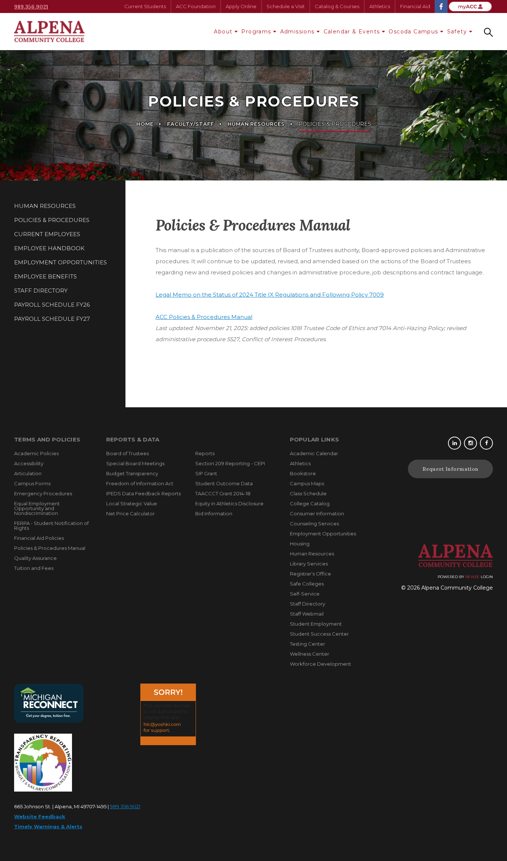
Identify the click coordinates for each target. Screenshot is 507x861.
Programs (256, 31)
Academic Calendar (314, 453)
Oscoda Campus (413, 31)
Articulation (28, 473)
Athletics (379, 6)
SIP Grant (206, 473)
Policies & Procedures (51, 220)
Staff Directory (41, 290)
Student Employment (316, 624)
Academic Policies (36, 453)
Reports (205, 453)
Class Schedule (308, 493)
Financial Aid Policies (39, 538)
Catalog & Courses (337, 6)
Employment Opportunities (60, 262)
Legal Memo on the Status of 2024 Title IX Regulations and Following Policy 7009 (270, 294)
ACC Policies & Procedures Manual (204, 316)
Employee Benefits (45, 276)
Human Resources (256, 124)
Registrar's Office (310, 574)
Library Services (309, 564)
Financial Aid (415, 6)
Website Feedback (39, 816)
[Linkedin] (454, 443)
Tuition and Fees (33, 568)
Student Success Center (319, 634)
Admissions (297, 31)
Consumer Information (317, 513)
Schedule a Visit (285, 6)
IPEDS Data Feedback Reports (143, 493)
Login (487, 576)
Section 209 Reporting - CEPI (230, 463)
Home (144, 124)
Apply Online (241, 6)
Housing (300, 544)
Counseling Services (314, 523)
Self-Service (305, 594)
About (223, 31)
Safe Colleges (307, 584)
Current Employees (47, 234)
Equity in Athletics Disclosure (229, 503)
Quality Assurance (35, 558)
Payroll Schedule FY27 (52, 318)
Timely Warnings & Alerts (48, 826)
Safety (457, 31)
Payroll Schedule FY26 (52, 304)
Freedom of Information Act (139, 483)
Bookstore (303, 473)
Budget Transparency (132, 473)
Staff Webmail (307, 614)
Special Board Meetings (135, 463)
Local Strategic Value (131, 503)
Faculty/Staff (190, 124)
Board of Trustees (127, 453)
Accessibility (28, 463)
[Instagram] (470, 443)
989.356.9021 (31, 6)
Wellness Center (309, 654)
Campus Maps (307, 483)
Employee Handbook (49, 248)
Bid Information (213, 513)
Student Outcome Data (224, 483)
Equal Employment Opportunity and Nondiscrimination (37, 508)
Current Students (145, 6)
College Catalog (310, 503)
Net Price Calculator (130, 513)
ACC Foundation (196, 6)
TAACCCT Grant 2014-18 (223, 493)
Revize (472, 576)
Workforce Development (320, 664)
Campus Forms (32, 483)
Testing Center (307, 644)
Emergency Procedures (43, 493)
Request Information (450, 469)
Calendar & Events (352, 31)
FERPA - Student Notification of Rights (51, 525)
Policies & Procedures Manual (49, 548)
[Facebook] (486, 443)
